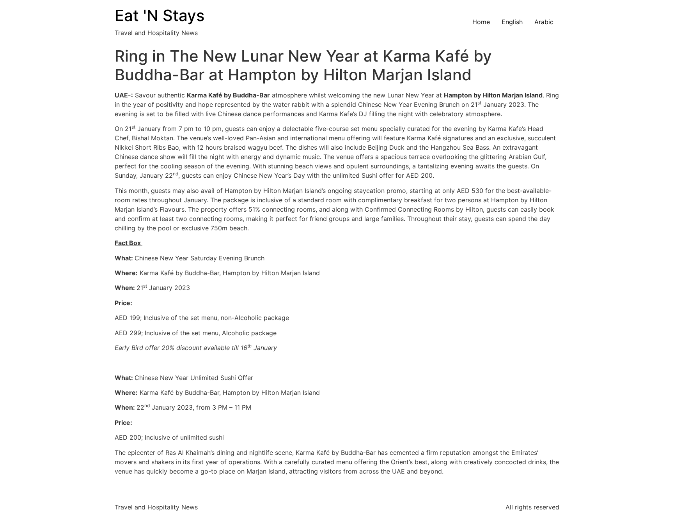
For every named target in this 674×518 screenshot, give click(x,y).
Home (481, 22)
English (512, 22)
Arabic (543, 22)
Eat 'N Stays (159, 15)
